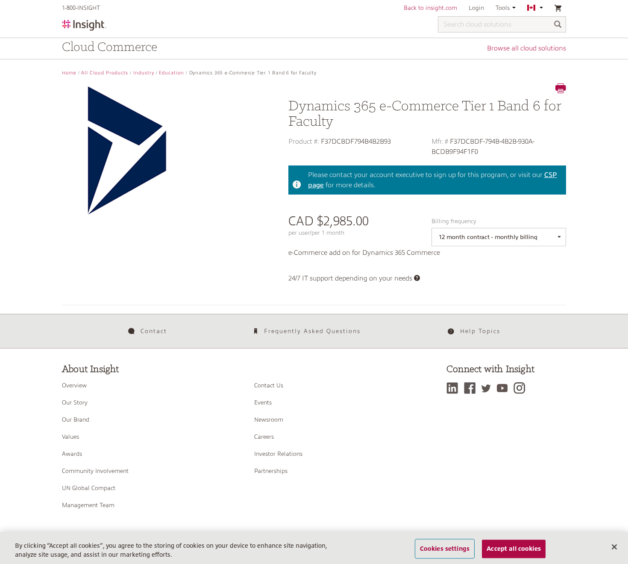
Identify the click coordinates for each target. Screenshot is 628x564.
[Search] (558, 25)
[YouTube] (504, 388)
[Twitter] (488, 388)
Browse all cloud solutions (526, 48)
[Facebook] (472, 388)
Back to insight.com (430, 7)
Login (476, 7)
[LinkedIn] (454, 388)
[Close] (614, 546)
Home (69, 73)
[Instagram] (521, 388)
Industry (143, 73)
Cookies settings (445, 548)
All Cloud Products (104, 73)
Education (171, 73)
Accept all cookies (514, 548)
